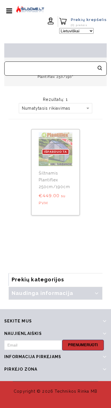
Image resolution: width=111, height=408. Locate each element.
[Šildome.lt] (30, 9)
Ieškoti (99, 68)
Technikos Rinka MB (76, 391)
